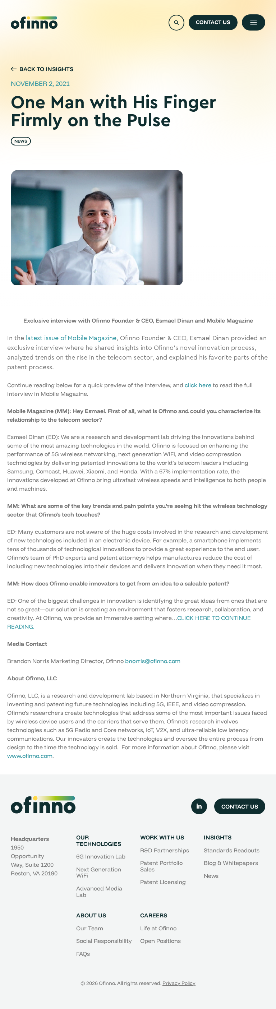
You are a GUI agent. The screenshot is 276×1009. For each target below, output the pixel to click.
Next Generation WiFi (98, 872)
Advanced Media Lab (99, 891)
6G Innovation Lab (100, 856)
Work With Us (162, 837)
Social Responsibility (104, 940)
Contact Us (213, 22)
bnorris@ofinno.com (152, 661)
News (211, 875)
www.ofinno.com (29, 755)
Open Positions (160, 940)
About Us (91, 915)
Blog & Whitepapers (231, 862)
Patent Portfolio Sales (161, 866)
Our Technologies (98, 840)
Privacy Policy (179, 983)
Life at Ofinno (158, 928)
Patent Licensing (163, 881)
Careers (153, 915)
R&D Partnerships (164, 850)
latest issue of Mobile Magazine (71, 338)
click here (198, 385)
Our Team (89, 928)
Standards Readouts (231, 850)
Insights (217, 837)
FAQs (83, 953)
